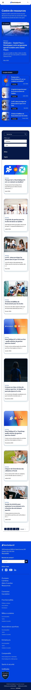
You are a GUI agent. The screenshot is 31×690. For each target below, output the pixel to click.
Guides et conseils (6, 621)
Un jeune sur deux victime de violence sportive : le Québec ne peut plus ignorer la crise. (15, 389)
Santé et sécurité (8, 664)
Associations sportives (10, 627)
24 (17, 529)
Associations (5, 605)
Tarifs (3, 619)
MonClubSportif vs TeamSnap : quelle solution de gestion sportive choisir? (15, 433)
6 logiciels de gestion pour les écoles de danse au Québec (14, 220)
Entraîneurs (4, 607)
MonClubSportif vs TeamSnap (9, 656)
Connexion (5, 592)
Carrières (5, 581)
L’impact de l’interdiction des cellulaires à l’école (14, 470)
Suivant (22, 529)
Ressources (6, 586)
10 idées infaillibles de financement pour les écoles (14, 303)
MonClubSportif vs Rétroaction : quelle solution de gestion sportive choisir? (15, 341)
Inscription (6, 594)
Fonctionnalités (7, 600)
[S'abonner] (26, 561)
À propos (5, 578)
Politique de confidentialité (10, 685)
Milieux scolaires (6, 603)
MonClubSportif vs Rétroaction (9, 659)
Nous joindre (5, 553)
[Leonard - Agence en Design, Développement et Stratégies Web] (18, 688)
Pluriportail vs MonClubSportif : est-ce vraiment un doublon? (15, 181)
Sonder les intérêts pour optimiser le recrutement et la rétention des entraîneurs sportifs (15, 507)
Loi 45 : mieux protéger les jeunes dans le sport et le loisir (14, 258)
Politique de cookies (22, 685)
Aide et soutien (7, 583)
